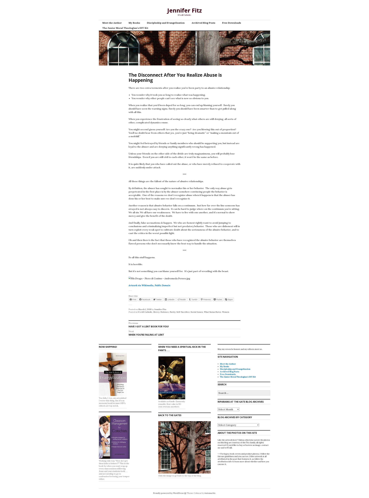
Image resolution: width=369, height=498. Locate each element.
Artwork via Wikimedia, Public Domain (149, 285)
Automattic (209, 493)
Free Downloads (231, 22)
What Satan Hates (212, 312)
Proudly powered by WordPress (168, 493)
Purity (173, 312)
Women (225, 312)
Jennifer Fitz (184, 10)
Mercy (156, 312)
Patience (164, 312)
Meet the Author (112, 22)
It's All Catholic (145, 312)
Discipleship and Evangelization (166, 22)
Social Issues (197, 312)
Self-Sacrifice (183, 312)
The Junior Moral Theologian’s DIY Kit (125, 28)
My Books (134, 22)
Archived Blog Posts (203, 22)
